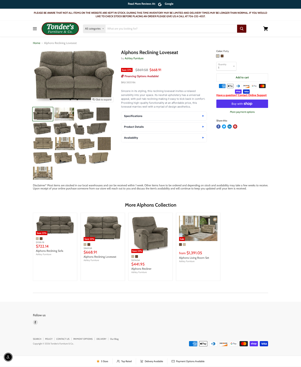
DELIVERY (101, 338)
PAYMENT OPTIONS (83, 338)
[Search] (241, 29)
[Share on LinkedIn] (229, 126)
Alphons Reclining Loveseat (100, 256)
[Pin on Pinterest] (235, 126)
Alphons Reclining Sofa (49, 250)
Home (36, 43)
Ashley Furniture (134, 58)
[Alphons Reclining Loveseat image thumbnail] (43, 114)
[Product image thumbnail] (64, 114)
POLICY (48, 338)
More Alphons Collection (150, 205)
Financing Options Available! (141, 76)
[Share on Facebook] (218, 126)
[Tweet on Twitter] (224, 126)
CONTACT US (63, 338)
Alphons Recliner (141, 268)
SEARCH (37, 338)
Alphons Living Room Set (194, 257)
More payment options (242, 112)
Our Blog (114, 338)
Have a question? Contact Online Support (241, 95)
